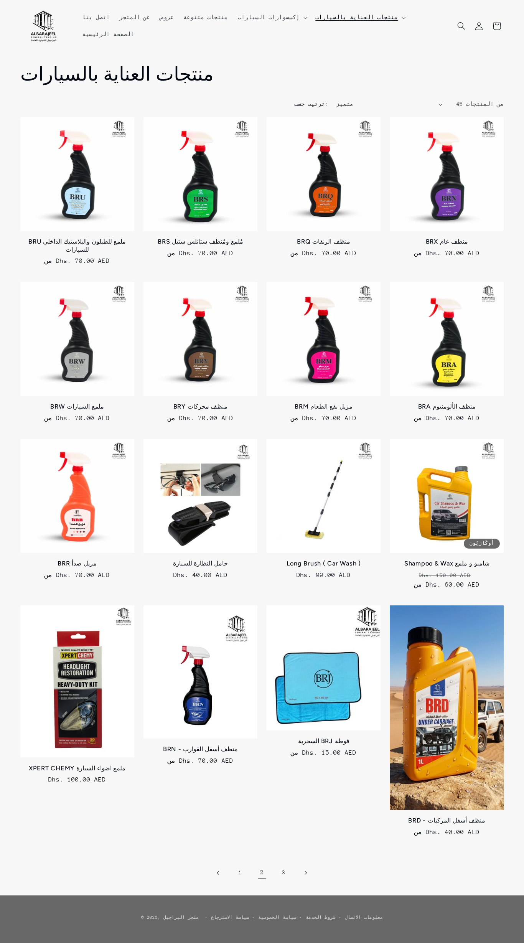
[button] (272, 17)
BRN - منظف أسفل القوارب (200, 749)
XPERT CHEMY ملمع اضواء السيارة (77, 768)
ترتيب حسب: (311, 104)
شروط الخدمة (321, 917)
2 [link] (262, 872)
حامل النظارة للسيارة (200, 563)
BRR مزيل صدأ (77, 563)
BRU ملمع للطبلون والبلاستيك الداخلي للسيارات (77, 245)
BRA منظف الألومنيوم (447, 406)
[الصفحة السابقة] (218, 873)
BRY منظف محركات (200, 406)
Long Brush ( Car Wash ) (324, 563)
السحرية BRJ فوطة (323, 741)
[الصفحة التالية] (305, 873)
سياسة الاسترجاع (230, 917)
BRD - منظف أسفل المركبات (446, 820)
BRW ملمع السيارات (77, 406)
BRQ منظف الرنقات (323, 241)
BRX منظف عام (447, 241)
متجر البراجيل (181, 917)
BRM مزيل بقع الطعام (324, 406)
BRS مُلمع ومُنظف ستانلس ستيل (200, 241)
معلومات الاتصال (364, 917)
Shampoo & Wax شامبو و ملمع (446, 563)
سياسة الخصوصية (277, 917)
